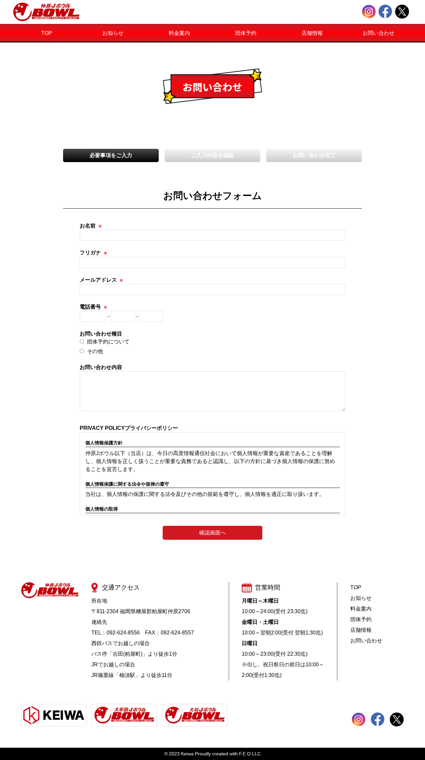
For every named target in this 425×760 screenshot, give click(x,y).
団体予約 (245, 33)
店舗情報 (312, 33)
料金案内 (179, 33)
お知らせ (113, 33)
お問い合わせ (378, 33)
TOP (46, 33)
